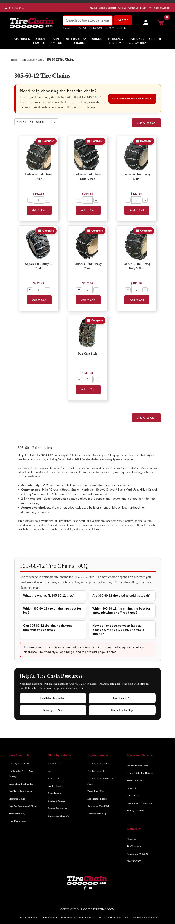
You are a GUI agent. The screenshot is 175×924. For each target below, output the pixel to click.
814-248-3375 (16, 7)
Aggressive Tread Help (99, 806)
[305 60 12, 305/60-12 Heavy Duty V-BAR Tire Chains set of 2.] (88, 154)
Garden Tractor (39, 41)
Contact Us (132, 788)
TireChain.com (134, 846)
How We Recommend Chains (23, 806)
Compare (48, 141)
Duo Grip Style (87, 353)
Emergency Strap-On (58, 815)
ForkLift (97, 39)
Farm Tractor (55, 41)
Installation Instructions (53, 698)
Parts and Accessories (137, 41)
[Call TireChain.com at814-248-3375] (6, 8)
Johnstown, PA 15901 (137, 853)
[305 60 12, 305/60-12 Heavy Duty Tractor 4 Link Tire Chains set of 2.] (88, 244)
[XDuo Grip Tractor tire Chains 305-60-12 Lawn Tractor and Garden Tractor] (88, 333)
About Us (131, 839)
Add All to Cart (146, 122)
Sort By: (22, 121)
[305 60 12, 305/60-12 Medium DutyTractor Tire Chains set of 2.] (136, 154)
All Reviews (133, 795)
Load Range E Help (97, 798)
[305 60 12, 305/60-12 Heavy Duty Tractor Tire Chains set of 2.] (39, 154)
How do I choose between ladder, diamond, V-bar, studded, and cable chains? (118, 629)
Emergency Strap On (115, 41)
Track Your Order (135, 780)
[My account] (145, 22)
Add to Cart (39, 210)
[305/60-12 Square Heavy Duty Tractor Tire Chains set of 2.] (39, 244)
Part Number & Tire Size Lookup (21, 774)
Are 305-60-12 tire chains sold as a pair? (121, 595)
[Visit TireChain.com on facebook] (85, 888)
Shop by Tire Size (53, 710)
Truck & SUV (55, 763)
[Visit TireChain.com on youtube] (90, 888)
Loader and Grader (80, 41)
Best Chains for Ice (97, 771)
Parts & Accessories (57, 808)
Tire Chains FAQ (122, 698)
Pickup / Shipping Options (140, 773)
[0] (162, 22)
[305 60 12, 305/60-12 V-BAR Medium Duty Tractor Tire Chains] (136, 244)
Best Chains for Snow (98, 763)
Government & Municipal (139, 803)
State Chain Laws (17, 821)
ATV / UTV (54, 778)
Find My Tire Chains (19, 763)
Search (123, 20)
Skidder (155, 39)
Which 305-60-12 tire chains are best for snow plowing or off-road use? (121, 610)
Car (66, 39)
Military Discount (135, 810)
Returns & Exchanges (137, 765)
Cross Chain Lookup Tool (21, 783)
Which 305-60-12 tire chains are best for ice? (52, 610)
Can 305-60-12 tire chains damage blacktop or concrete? (48, 627)
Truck (25, 39)
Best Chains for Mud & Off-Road (101, 781)
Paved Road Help (96, 791)
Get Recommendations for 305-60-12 (132, 98)
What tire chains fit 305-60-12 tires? (49, 595)
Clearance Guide (17, 798)
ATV (16, 39)
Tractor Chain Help (97, 813)
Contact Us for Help (122, 710)
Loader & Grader (56, 801)
